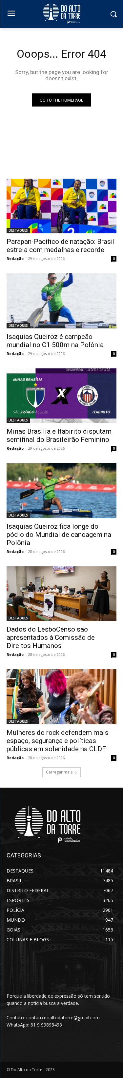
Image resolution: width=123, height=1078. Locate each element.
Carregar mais (59, 772)
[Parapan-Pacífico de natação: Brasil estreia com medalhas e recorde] (61, 206)
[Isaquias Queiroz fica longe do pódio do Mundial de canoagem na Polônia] (61, 490)
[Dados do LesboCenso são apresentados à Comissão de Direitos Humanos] (61, 593)
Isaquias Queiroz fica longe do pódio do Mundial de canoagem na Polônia (59, 534)
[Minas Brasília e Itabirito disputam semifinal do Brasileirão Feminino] (61, 395)
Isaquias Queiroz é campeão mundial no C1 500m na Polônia (55, 341)
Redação (15, 258)
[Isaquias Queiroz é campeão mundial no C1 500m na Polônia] (61, 300)
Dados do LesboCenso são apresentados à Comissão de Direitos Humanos (51, 637)
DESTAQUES (18, 230)
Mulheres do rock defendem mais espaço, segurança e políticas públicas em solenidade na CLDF (58, 741)
